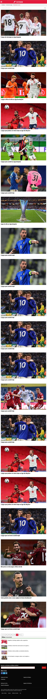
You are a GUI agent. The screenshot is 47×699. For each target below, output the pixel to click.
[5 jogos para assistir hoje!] (23, 240)
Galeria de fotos (4, 677)
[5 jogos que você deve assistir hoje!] (23, 521)
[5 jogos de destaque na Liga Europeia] (23, 22)
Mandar (44, 667)
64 (14, 634)
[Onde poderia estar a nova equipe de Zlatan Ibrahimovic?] (23, 583)
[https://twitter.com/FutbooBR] (4, 673)
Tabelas (3, 4)
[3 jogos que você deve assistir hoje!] (23, 614)
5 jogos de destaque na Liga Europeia (11, 37)
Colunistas (3, 679)
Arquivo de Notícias (28, 683)
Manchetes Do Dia (17, 4)
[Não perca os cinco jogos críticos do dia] (23, 552)
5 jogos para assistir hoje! (8, 255)
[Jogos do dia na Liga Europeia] (23, 209)
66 (19, 634)
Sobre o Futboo (4, 693)
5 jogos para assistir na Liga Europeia (11, 162)
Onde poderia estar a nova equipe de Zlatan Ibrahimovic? (16, 598)
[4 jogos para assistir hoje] (23, 178)
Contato (9, 693)
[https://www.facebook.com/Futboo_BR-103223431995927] (2, 673)
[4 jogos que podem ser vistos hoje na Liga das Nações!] (23, 116)
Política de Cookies (15, 693)
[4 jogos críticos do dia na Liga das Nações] (23, 85)
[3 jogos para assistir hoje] (23, 396)
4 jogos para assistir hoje (7, 193)
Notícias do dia (4, 683)
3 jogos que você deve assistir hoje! (10, 629)
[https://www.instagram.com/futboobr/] (6, 673)
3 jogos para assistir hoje (7, 411)
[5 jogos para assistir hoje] (23, 53)
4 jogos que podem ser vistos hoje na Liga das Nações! (15, 130)
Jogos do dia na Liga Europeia (9, 224)
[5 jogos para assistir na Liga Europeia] (23, 147)
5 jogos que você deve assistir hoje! (10, 535)
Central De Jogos (9, 4)
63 (11, 634)
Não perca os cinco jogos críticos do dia (11, 567)
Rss (20, 693)
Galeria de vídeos (27, 677)
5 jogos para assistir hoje (7, 68)
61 (6, 634)
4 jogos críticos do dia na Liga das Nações (12, 99)
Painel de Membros (5, 685)
